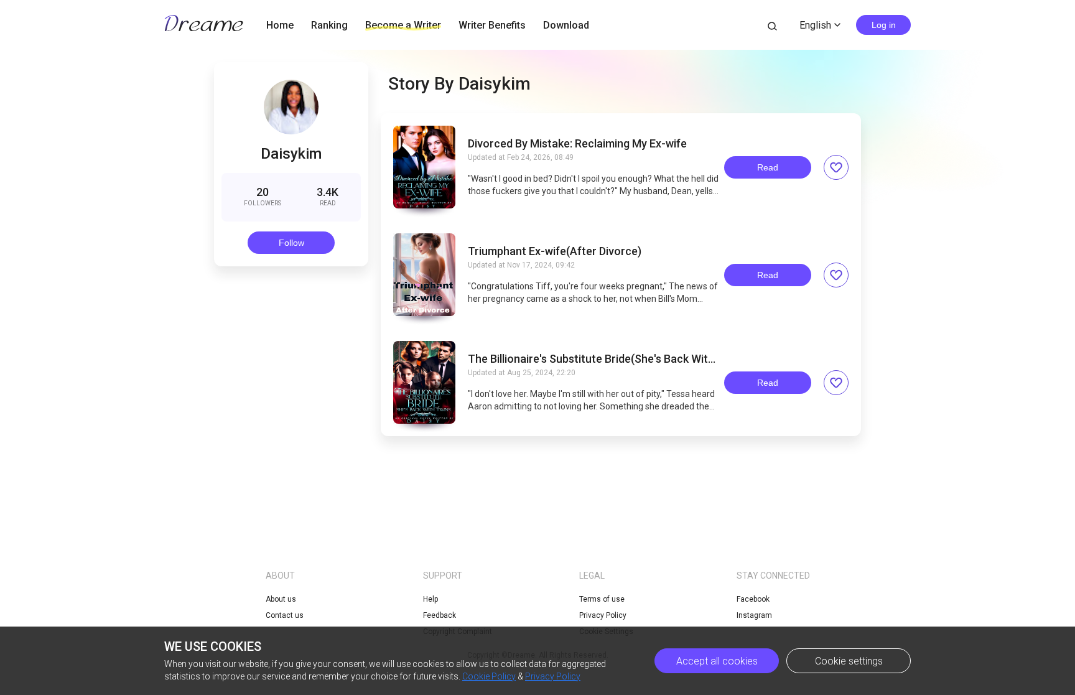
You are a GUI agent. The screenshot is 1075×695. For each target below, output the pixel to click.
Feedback (439, 615)
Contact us (285, 615)
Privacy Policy (602, 615)
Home (280, 25)
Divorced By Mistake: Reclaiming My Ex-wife (577, 144)
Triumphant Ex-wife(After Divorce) (554, 251)
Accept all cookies (717, 661)
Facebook (753, 599)
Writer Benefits (492, 25)
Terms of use (602, 599)
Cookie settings (849, 661)
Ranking (329, 25)
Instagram (754, 615)
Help (430, 599)
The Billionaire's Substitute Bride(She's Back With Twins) (591, 359)
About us (281, 599)
